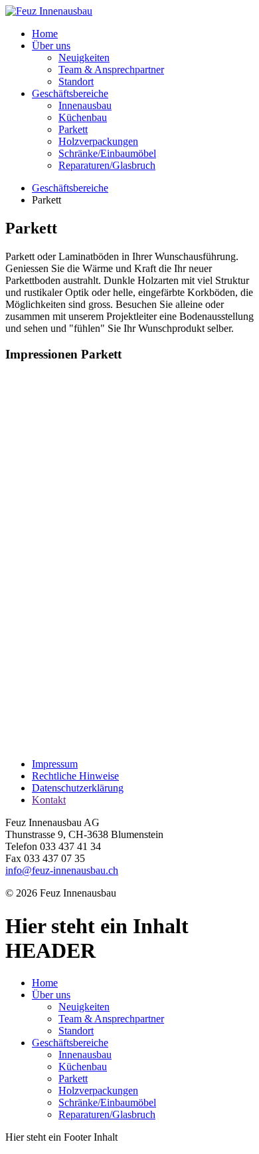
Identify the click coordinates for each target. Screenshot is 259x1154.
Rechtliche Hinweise (75, 776)
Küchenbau (82, 117)
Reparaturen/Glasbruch (106, 165)
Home (45, 33)
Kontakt (49, 799)
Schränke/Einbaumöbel (107, 153)
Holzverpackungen (98, 141)
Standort (76, 81)
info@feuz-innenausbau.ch (61, 870)
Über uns (51, 45)
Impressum (55, 764)
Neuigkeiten (84, 57)
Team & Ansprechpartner (111, 69)
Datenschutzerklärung (78, 787)
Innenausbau (85, 105)
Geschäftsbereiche (70, 93)
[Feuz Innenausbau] (48, 11)
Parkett (73, 129)
